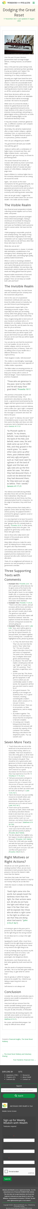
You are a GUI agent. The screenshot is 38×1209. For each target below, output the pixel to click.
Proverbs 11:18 (23, 1198)
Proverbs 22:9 (24, 584)
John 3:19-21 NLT (17, 921)
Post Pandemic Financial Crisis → (24, 1060)
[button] (19, 1096)
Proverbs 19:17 (24, 389)
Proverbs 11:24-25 (26, 603)
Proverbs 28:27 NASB (16, 833)
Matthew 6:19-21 (10, 1019)
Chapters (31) (11, 1077)
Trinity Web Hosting (19, 1206)
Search (19, 1086)
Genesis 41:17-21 (15, 426)
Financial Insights (15, 1039)
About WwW (27, 1077)
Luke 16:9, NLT (14, 805)
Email (6, 1158)
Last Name (8, 1147)
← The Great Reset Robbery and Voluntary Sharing (16, 1055)
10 (19, 852)
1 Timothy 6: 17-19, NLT (20, 775)
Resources (26, 1075)
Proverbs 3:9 (13, 852)
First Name (8, 1136)
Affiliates (5, 1198)
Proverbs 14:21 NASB (23, 839)
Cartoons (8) (10, 1079)
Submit (7, 1179)
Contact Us (26, 1079)
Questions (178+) (12, 1075)
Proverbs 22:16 (16, 525)
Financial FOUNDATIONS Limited (24, 1192)
